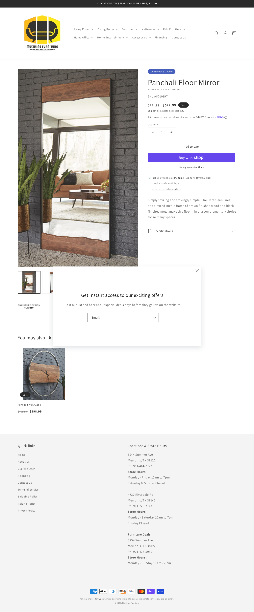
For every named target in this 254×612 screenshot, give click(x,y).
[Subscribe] (154, 317)
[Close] (197, 270)
